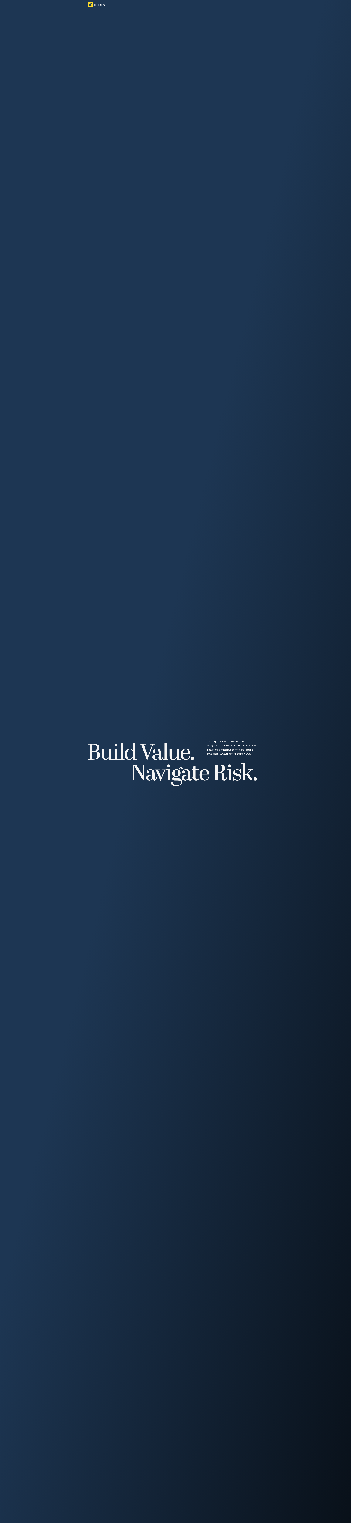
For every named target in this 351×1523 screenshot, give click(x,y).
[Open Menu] (260, 5)
